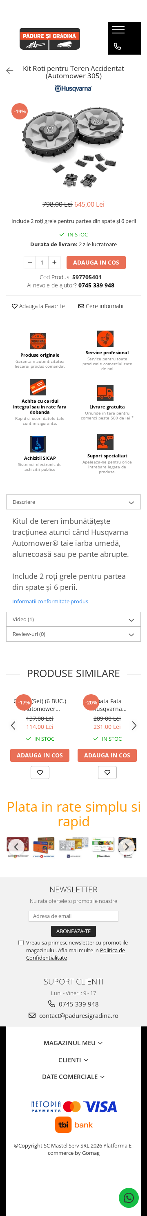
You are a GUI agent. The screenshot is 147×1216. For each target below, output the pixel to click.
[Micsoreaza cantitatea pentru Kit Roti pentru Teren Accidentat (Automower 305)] (30, 262)
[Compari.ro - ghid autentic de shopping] (73, 1184)
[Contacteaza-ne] (117, 46)
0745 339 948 (78, 1004)
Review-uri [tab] (29, 634)
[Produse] (119, 32)
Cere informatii (103, 306)
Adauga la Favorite (41, 306)
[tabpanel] (73, 147)
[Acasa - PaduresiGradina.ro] (51, 38)
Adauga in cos (96, 262)
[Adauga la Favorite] (40, 772)
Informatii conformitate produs (50, 601)
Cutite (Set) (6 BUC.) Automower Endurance (39, 705)
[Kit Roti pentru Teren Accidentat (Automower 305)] (73, 147)
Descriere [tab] (24, 501)
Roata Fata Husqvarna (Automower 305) (107, 705)
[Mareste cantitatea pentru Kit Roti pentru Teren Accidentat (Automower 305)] (54, 262)
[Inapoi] (6, 70)
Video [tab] (23, 619)
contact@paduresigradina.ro (78, 1015)
